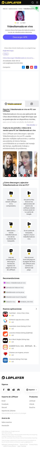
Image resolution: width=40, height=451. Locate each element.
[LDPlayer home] (11, 2)
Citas (20, 9)
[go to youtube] (9, 390)
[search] (32, 2)
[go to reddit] (13, 390)
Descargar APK (20, 37)
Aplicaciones (13, 9)
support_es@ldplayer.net (27, 442)
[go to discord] (18, 390)
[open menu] (37, 2)
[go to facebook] (4, 390)
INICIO (5, 9)
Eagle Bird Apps (8, 51)
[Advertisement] (20, 85)
